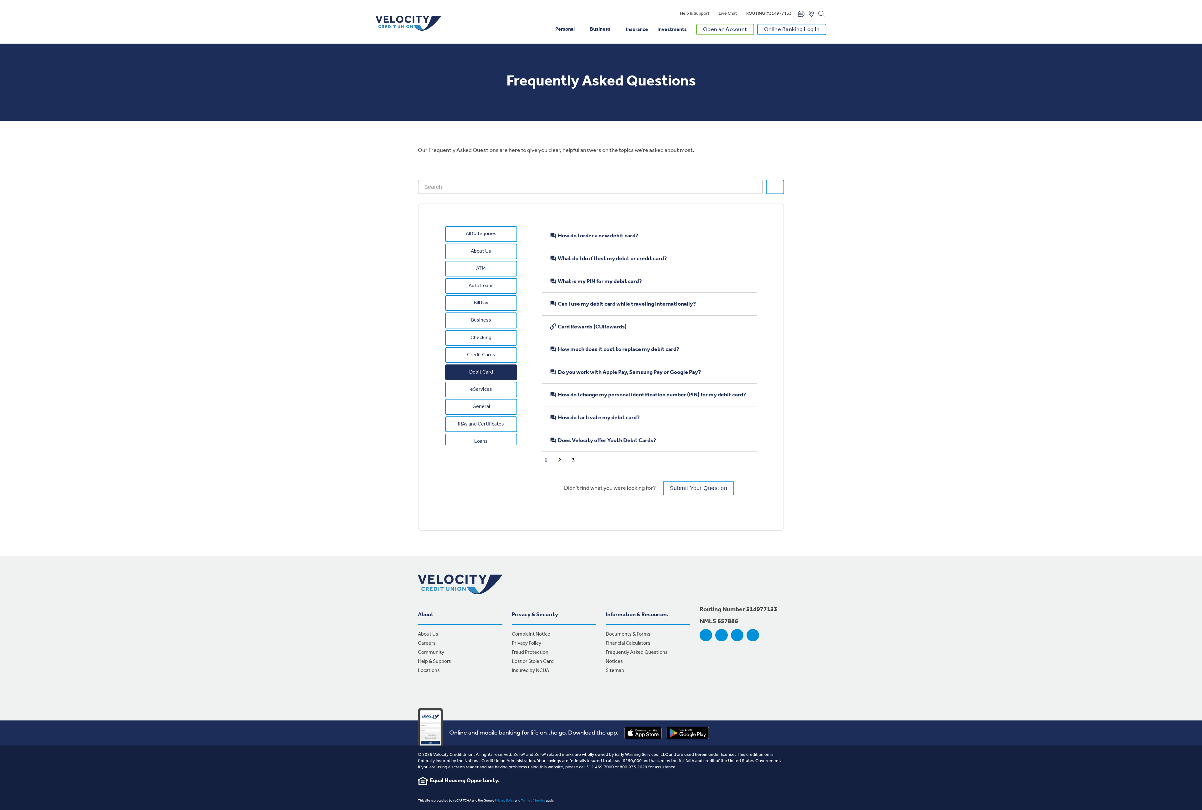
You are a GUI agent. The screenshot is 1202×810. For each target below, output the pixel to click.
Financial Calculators (628, 643)
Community (431, 652)
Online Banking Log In (791, 29)
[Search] (821, 14)
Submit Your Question (698, 488)
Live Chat (728, 13)
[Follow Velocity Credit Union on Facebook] (706, 635)
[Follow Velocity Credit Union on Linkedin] (753, 635)
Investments (672, 29)
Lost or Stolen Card (533, 661)
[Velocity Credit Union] (408, 23)
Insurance (637, 29)
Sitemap (615, 670)
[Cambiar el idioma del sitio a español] (801, 14)
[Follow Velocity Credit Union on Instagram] (721, 635)
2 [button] (559, 458)
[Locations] (811, 14)
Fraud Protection (530, 652)
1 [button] (545, 458)
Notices (614, 661)
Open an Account (725, 29)
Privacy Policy (526, 643)
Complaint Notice (531, 634)
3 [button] (573, 458)
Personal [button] (565, 29)
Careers (427, 643)
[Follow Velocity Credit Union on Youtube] (737, 635)
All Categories (481, 234)
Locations (429, 670)
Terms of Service (533, 800)
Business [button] (600, 29)
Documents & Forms (628, 634)
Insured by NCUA (530, 670)
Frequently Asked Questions (637, 652)
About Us (428, 634)
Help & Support (694, 13)
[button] (535, 458)
